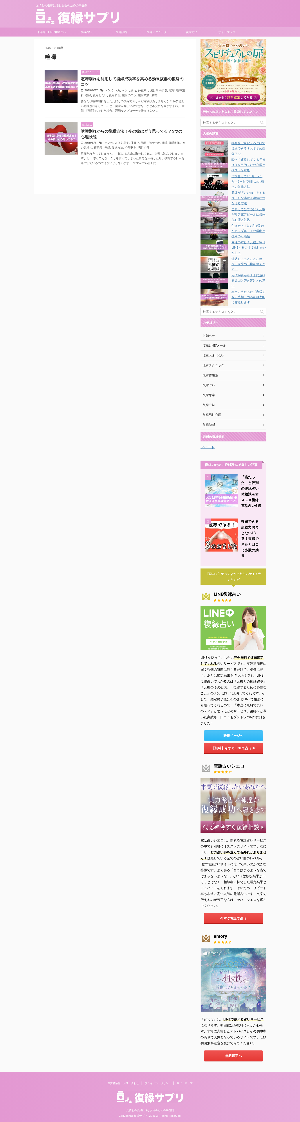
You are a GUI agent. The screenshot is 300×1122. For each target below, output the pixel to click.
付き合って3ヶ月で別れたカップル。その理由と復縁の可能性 (248, 231)
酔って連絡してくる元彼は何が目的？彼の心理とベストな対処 (248, 165)
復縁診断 (121, 32)
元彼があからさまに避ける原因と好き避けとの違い (248, 280)
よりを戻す (122, 142)
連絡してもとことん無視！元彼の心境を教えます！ (248, 264)
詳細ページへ (233, 735)
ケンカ (116, 90)
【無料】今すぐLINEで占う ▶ (233, 748)
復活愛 (98, 147)
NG (107, 90)
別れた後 (154, 142)
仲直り (142, 90)
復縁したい (100, 95)
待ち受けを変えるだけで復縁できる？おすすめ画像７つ (248, 148)
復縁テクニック (157, 32)
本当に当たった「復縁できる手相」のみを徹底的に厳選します (248, 297)
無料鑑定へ (233, 1056)
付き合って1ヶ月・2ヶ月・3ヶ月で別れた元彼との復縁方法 (247, 181)
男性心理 (144, 147)
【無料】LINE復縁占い (51, 32)
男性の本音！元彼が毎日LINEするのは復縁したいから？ (248, 247)
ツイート (208, 447)
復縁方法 (191, 32)
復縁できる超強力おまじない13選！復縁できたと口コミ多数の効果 (250, 538)
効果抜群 (161, 90)
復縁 (88, 95)
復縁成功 (144, 95)
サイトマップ (226, 32)
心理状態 (130, 147)
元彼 (151, 90)
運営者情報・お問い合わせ (123, 1083)
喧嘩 (172, 90)
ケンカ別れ (129, 90)
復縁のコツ (129, 95)
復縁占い (86, 32)
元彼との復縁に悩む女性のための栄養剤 (150, 1110)
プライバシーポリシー (158, 1083)
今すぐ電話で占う (233, 918)
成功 (154, 95)
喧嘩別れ (175, 142)
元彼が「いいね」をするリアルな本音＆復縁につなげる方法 (248, 198)
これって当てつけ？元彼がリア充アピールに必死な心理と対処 (248, 214)
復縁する (114, 95)
